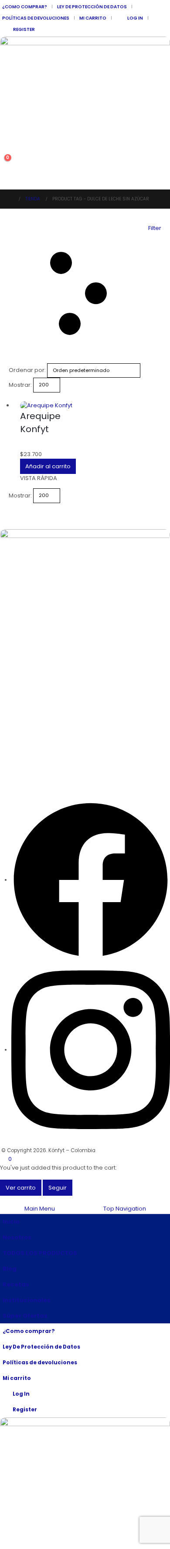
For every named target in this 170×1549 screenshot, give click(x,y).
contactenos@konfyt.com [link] (41, 767)
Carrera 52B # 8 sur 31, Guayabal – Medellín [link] (67, 691)
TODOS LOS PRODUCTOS (40, 1253)
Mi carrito (92, 18)
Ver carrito (21, 1188)
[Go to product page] (52, 405)
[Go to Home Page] (11, 199)
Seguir (57, 1188)
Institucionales (27, 1300)
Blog (10, 1269)
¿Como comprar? (24, 6)
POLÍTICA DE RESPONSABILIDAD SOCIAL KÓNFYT (57, 581)
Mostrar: (20, 385)
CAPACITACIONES (22, 613)
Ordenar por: (27, 370)
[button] (7, 150)
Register (24, 29)
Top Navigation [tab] (124, 1208)
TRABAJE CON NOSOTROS (31, 629)
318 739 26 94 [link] (20, 742)
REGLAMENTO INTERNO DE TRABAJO (43, 645)
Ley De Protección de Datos (92, 6)
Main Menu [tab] (39, 1208)
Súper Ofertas (25, 1316)
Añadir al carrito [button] (48, 466)
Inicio (11, 1222)
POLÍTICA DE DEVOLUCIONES (34, 597)
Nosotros (17, 1237)
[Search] (14, 137)
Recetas (16, 1284)
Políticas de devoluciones (35, 18)
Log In (135, 18)
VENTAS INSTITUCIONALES (31, 566)
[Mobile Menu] (5, 178)
